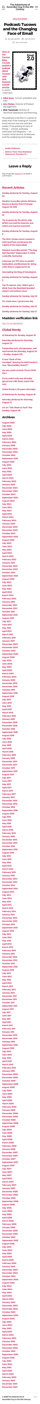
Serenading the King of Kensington (19, 272)
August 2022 (8, 579)
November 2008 (10, 1116)
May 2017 (6, 784)
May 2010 (6, 1058)
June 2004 (7, 1289)
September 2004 (10, 1279)
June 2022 (7, 585)
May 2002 (7, 1367)
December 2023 (10, 527)
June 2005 (7, 1250)
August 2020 (8, 657)
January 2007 (8, 1188)
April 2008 (7, 1139)
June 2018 (7, 742)
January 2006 (8, 1227)
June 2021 (7, 624)
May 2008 (7, 1136)
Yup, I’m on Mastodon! (12, 323)
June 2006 (7, 1211)
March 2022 (7, 595)
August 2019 (8, 696)
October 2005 (8, 1237)
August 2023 (8, 540)
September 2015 (10, 849)
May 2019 (6, 706)
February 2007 (9, 1185)
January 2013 (8, 954)
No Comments (21, 42)
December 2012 (9, 957)
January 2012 (8, 993)
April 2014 (7, 905)
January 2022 (8, 602)
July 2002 (6, 1361)
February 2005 (9, 1263)
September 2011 (9, 1006)
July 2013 (6, 934)
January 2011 (8, 1032)
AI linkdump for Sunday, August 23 (19, 335)
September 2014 (10, 888)
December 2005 (10, 1230)
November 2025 (10, 452)
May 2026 (6, 432)
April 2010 (7, 1061)
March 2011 (7, 1025)
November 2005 (10, 1234)
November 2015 (9, 843)
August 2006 (8, 1204)
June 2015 (7, 859)
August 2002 (8, 1358)
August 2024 (8, 501)
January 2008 (8, 1149)
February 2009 (9, 1107)
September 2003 (10, 1315)
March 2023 (7, 556)
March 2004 (8, 1299)
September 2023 (10, 537)
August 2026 (8, 422)
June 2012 (7, 976)
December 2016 (9, 800)
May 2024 (7, 510)
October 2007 (8, 1159)
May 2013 (6, 941)
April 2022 (7, 592)
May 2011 (6, 1019)
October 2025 (8, 455)
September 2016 (10, 810)
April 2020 (7, 670)
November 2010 (9, 1038)
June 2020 (7, 664)
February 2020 (9, 677)
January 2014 (8, 914)
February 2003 (9, 1338)
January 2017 (8, 797)
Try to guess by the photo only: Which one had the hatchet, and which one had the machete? (17, 223)
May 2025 (6, 471)
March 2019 (7, 712)
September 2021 (10, 615)
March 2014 (7, 908)
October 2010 (8, 1042)
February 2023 (9, 559)
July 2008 (7, 1129)
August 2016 (8, 813)
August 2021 (8, 618)
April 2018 (7, 748)
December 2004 (10, 1270)
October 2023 (8, 533)
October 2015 (8, 846)
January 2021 (8, 641)
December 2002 (10, 1345)
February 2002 (9, 1377)
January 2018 (8, 758)
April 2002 (7, 1371)
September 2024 (10, 497)
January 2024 (8, 523)
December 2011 (9, 996)
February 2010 (9, 1068)
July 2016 (6, 817)
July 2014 (6, 895)
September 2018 (10, 732)
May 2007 (7, 1175)
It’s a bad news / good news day (17, 301)
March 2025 (7, 478)
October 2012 (8, 963)
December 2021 (9, 605)
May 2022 (6, 589)
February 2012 (9, 989)
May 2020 (7, 667)
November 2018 (9, 725)
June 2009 (7, 1094)
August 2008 (8, 1126)
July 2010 (6, 1051)
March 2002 (8, 1374)
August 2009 (8, 1087)
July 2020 (6, 660)
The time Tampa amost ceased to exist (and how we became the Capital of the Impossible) (18, 242)
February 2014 (9, 911)
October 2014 (8, 885)
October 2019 (8, 690)
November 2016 (9, 804)
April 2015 (6, 866)
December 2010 (9, 1035)
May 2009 (7, 1097)
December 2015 (9, 840)
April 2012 (6, 983)
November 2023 (10, 530)
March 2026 (7, 439)
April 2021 (6, 631)
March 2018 (7, 752)
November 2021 (9, 608)
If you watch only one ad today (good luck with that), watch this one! (18, 381)
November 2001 (9, 1387)
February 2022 (9, 598)
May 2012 (6, 980)
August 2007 (8, 1165)
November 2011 (9, 999)
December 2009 (10, 1074)
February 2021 (9, 638)
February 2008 (9, 1146)
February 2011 (8, 1028)
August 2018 (8, 735)
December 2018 (9, 722)
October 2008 (9, 1120)
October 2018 (8, 729)
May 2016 (6, 823)
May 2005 (7, 1253)
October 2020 (8, 651)
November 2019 (9, 686)
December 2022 (10, 566)
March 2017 (7, 791)
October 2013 (8, 924)
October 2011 (8, 1002)
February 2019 (9, 716)
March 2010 (7, 1064)
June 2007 (7, 1172)
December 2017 (9, 761)
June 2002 (7, 1364)
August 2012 (8, 970)
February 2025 (9, 481)
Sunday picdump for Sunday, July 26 (19, 296)
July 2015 (6, 856)
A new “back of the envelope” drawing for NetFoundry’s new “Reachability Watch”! (20, 362)
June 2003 (7, 1325)
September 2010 (10, 1045)
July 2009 (6, 1090)
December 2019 (9, 683)
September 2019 (10, 693)
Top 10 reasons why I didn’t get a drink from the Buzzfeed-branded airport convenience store (18, 288)
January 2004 (8, 1302)
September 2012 (10, 967)
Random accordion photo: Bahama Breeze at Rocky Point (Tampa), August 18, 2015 (19, 204)
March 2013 (7, 947)
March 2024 (8, 517)
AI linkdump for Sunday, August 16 (18, 394)
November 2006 (10, 1195)
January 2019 (8, 719)
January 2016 (8, 836)
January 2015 (8, 875)
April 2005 (7, 1257)
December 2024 (10, 488)
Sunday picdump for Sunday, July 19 (19, 306)
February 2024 (9, 520)
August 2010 (8, 1048)
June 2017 (7, 781)
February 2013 (9, 950)
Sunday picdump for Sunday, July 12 (19, 311)
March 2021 (7, 634)
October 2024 (8, 494)
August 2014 (8, 892)
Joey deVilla (15, 39)
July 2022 (6, 582)
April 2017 (6, 787)
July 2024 (6, 504)
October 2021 (8, 611)
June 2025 (7, 468)
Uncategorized (20, 19)
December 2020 (10, 644)
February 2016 (9, 833)
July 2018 (6, 739)
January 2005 (8, 1266)
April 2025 (7, 475)
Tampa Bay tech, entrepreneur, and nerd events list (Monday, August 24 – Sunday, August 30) (19, 351)
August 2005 (8, 1244)
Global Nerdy (11, 330)
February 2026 (9, 442)
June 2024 (7, 507)
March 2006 (8, 1221)
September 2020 (10, 654)
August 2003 (8, 1318)
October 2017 (8, 768)
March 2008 (8, 1143)
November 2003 (10, 1309)
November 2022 (10, 569)
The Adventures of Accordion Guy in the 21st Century (20, 6)
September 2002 (10, 1354)
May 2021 (6, 628)
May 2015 (6, 862)
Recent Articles (13, 187)
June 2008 (7, 1133)
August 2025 (8, 462)
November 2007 (10, 1156)
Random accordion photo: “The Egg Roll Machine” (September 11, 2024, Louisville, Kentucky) (19, 253)
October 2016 (8, 807)
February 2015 (9, 872)
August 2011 (8, 1009)
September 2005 (10, 1240)
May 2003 (7, 1328)
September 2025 (10, 458)
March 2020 (8, 673)
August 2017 (8, 774)
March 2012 (7, 986)
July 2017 (6, 778)
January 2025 (8, 484)
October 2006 (8, 1198)
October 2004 (9, 1276)
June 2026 (7, 429)
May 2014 (6, 901)
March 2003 (8, 1335)
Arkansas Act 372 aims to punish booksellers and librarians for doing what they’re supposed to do (19, 264)
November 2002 (10, 1348)
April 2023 (7, 553)
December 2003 (10, 1305)
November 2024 (10, 491)
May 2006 (7, 1214)
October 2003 (8, 1312)
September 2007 (10, 1162)
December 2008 (10, 1113)
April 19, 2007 (30, 39)
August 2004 (8, 1283)
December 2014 (9, 879)
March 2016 (7, 830)
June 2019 (7, 703)
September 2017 (10, 771)
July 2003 (6, 1322)
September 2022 (10, 576)
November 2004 (10, 1273)
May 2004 (7, 1292)
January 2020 (8, 680)
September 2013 (10, 927)
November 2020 (10, 647)
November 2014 (9, 882)
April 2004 (7, 1296)
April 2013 (6, 944)
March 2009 (8, 1103)
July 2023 (6, 543)
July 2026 (6, 426)
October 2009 (8, 1081)
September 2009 (10, 1084)
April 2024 (7, 514)
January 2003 (8, 1341)
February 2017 (9, 794)
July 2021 (6, 621)
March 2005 (8, 1260)
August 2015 (8, 853)
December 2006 (10, 1191)
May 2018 (6, 745)
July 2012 (6, 973)
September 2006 (10, 1201)
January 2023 (8, 563)
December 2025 (10, 449)
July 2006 (6, 1208)
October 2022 (8, 572)
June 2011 (6, 1015)
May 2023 (6, 550)
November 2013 (9, 921)
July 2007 (6, 1169)
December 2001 (9, 1384)
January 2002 (8, 1380)
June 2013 (7, 937)
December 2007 (10, 1152)
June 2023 (7, 546)
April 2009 (7, 1100)
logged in (18, 173)
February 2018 (9, 755)
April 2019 (6, 709)
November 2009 (10, 1077)
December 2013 (9, 918)
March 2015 (7, 869)
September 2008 (10, 1123)
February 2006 (9, 1224)
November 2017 (9, 765)
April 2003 (7, 1331)
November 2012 (9, 960)
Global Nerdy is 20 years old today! (19, 389)
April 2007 (7, 1178)
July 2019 (6, 699)
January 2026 (8, 445)
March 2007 (8, 1182)
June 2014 (7, 898)
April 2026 (7, 436)
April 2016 (6, 826)
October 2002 (8, 1351)
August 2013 (8, 931)
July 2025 (6, 465)
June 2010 (7, 1055)
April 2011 (6, 1022)
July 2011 (6, 1012)
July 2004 (7, 1286)
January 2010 (8, 1071)
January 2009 (8, 1110)
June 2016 (7, 820)
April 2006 (7, 1217)
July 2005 (6, 1247)
